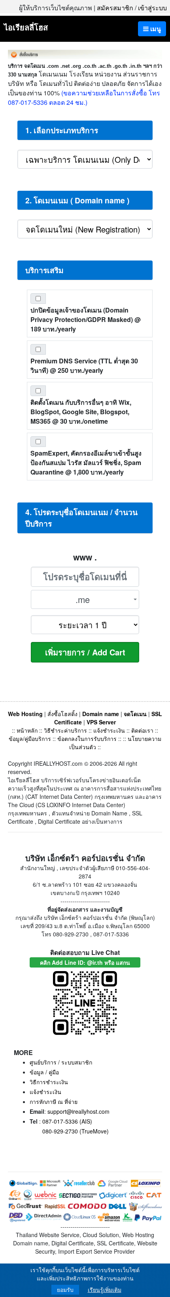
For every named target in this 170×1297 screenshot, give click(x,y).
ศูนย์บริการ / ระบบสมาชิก (61, 1062)
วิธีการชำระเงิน (49, 1082)
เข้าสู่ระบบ (152, 7)
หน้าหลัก (28, 730)
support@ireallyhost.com (78, 1111)
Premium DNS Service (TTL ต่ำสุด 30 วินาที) (84, 365)
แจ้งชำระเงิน (109, 730)
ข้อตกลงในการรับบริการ (87, 738)
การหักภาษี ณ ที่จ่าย (53, 1101)
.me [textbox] (83, 599)
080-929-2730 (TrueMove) (75, 1131)
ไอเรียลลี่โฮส (26, 27)
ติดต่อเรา (142, 730)
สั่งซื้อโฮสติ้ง (62, 714)
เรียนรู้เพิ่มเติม (104, 1289)
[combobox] (85, 599)
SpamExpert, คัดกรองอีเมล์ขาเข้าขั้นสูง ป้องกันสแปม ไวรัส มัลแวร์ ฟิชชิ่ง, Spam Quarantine (86, 462)
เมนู (155, 28)
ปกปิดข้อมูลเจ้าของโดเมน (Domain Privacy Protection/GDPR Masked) (85, 319)
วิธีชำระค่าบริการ (65, 730)
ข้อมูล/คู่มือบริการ (30, 738)
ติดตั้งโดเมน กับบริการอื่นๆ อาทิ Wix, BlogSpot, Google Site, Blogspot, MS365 (80, 412)
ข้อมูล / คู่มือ (44, 1072)
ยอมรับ (65, 1289)
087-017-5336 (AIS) (67, 1121)
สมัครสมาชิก (115, 7)
